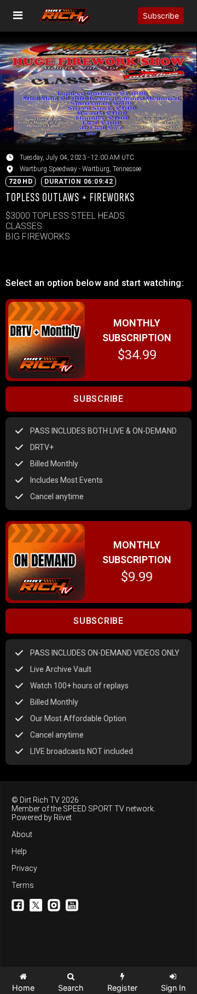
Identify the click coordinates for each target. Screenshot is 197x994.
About (21, 834)
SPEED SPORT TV (93, 808)
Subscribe (161, 15)
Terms (22, 885)
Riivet (63, 817)
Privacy (24, 868)
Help (19, 851)
